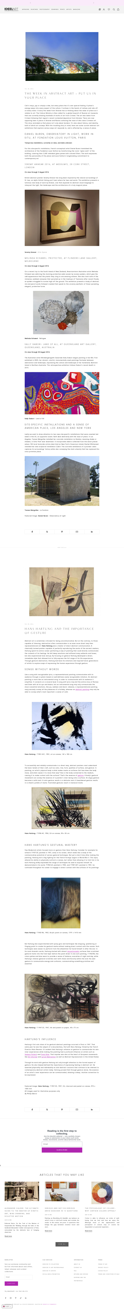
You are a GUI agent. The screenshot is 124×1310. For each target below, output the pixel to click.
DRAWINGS (55, 9)
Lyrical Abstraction (48, 1057)
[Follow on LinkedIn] (26, 1298)
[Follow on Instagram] (11, 1298)
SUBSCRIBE (62, 1150)
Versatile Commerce (49, 1304)
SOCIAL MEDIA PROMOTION (51, 1274)
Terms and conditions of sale (108, 1274)
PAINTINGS (34, 9)
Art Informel (32, 1057)
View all (62, 1244)
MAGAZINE (76, 9)
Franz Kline (45, 1054)
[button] (7, 1306)
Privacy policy (103, 1267)
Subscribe (11, 1283)
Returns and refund (81, 1274)
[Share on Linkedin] (91, 532)
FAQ (75, 1270)
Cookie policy (103, 1270)
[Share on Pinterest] (62, 532)
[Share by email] (77, 532)
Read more (8, 1236)
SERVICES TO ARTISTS (49, 1270)
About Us (77, 1264)
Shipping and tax (80, 1277)
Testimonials (78, 1280)
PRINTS (62, 9)
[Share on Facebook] (32, 532)
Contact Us (78, 1267)
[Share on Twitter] (47, 532)
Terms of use (102, 1264)
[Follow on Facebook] (6, 1298)
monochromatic (73, 951)
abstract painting (82, 689)
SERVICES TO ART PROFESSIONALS (53, 1267)
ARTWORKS (25, 9)
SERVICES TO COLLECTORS (51, 1264)
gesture (81, 775)
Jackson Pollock (31, 1054)
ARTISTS (69, 9)
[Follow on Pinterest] (16, 1298)
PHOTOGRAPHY (45, 9)
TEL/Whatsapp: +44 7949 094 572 (16, 1291)
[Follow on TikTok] (21, 1298)
